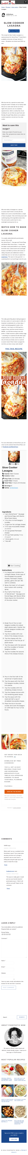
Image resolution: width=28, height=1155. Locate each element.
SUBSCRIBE (14, 1139)
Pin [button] (18, 464)
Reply (5, 865)
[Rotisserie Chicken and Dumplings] (20, 1096)
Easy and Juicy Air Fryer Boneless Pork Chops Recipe (20, 1079)
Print (12, 464)
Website (3, 973)
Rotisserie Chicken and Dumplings (20, 1100)
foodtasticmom (10, 871)
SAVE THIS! (14, 145)
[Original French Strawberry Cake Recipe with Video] (7, 1075)
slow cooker (15, 7)
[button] (25, 2)
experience (4, 257)
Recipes (8, 7)
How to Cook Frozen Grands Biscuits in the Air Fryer (7, 1100)
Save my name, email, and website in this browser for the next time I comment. (12, 982)
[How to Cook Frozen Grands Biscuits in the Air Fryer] (7, 1096)
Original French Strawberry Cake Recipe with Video (6, 1079)
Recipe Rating (5, 932)
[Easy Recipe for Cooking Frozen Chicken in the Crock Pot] (20, 1117)
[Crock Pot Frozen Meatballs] (7, 1117)
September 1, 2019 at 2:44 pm (10, 848)
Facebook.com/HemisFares (10, 446)
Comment (4, 938)
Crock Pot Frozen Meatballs (6, 1121)
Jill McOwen (9, 14)
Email (3, 967)
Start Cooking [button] (15, 565)
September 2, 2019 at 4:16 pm (12, 873)
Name (3, 960)
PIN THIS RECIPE (14, 349)
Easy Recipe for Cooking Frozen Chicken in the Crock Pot (19, 1122)
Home (3, 7)
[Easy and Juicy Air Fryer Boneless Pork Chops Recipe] (20, 1075)
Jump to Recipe (14, 31)
